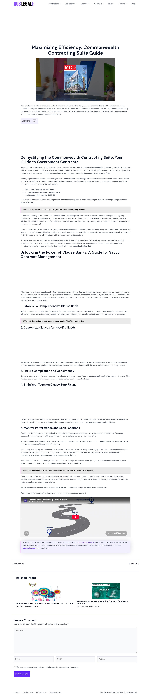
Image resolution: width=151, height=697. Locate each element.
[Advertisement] (75, 23)
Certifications (54, 4)
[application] (60, 3)
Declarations (70, 4)
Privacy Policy (41, 693)
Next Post (134, 564)
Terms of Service (55, 693)
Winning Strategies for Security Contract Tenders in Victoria (102, 602)
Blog (133, 4)
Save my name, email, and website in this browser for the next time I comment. (47, 667)
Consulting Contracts (86, 542)
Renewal (122, 4)
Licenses (84, 4)
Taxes (110, 4)
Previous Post (18, 564)
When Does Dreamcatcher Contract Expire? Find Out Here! (45, 603)
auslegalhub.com (29, 548)
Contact (17, 693)
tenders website (76, 221)
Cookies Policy (28, 693)
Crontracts (98, 4)
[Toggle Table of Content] (33, 121)
